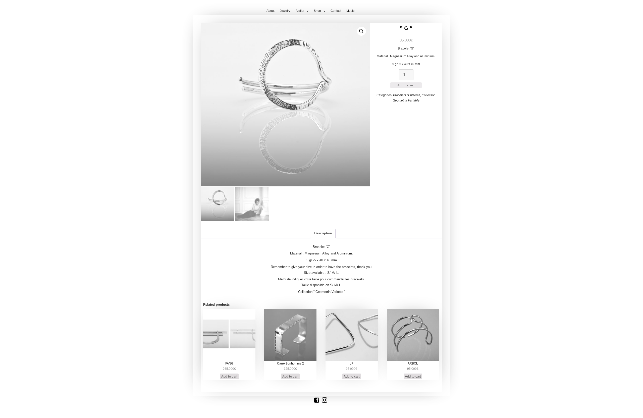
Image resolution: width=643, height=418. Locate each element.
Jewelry (285, 11)
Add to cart (406, 85)
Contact (336, 11)
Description (323, 233)
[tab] (323, 233)
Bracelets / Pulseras (406, 95)
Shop (317, 11)
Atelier (300, 11)
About (270, 11)
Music (350, 11)
